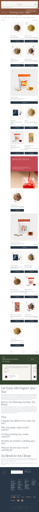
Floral (9, 17)
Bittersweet (33, 17)
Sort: (34, 20)
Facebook (33, 482)
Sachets (12, 482)
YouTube (33, 483)
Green (13, 17)
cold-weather (34, 394)
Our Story (20, 482)
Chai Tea (5, 394)
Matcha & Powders (13, 485)
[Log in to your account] (34, 4)
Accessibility (27, 488)
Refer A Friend (19, 487)
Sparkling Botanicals (13, 487)
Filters (3, 20)
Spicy (28, 17)
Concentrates (13, 483)
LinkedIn (33, 484)
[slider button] (3, 382)
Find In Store (20, 489)
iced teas (33, 458)
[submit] (21, 472)
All (2, 17)
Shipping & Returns (27, 486)
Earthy (24, 17)
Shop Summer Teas (24, 179)
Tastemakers (20, 484)
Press (19, 483)
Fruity (21, 17)
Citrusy (5, 17)
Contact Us (27, 484)
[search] (2, 4)
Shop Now (32, 359)
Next (36, 351)
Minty (17, 17)
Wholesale (27, 487)
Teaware (12, 488)
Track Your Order (27, 481)
